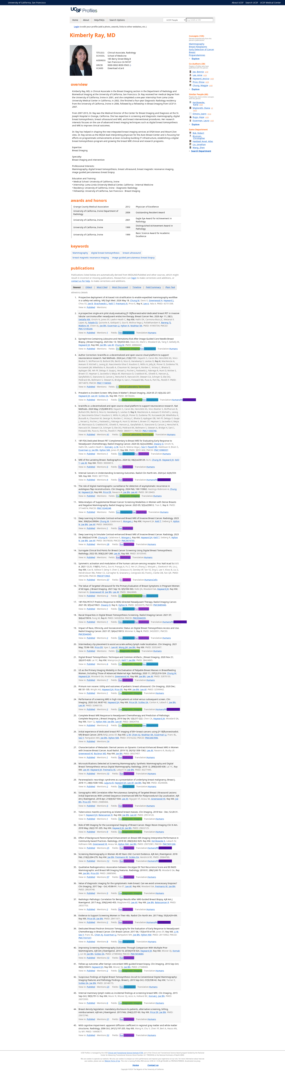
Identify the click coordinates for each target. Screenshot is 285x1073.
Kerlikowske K (158, 841)
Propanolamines (197, 55)
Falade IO (93, 322)
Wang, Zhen (199, 147)
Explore (196, 58)
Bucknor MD (100, 753)
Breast (192, 52)
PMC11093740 (149, 430)
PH (188, 399)
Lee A (146, 303)
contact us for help (80, 281)
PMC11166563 (104, 383)
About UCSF (237, 2)
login (133, 277)
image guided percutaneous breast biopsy (133, 257)
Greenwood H (155, 300)
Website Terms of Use (112, 1061)
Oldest (89, 287)
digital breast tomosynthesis (105, 252)
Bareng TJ (166, 322)
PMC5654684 (137, 953)
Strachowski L (100, 303)
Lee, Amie (200, 75)
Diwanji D (158, 443)
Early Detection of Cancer (201, 49)
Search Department (201, 151)
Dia (128, 348)
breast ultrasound (132, 252)
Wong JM (123, 647)
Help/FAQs (99, 20)
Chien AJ (136, 734)
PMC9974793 (128, 540)
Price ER (107, 492)
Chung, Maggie (203, 85)
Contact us (153, 1065)
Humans (152, 332)
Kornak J (109, 447)
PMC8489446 (159, 605)
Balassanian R (106, 815)
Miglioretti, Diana (203, 109)
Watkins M (84, 325)
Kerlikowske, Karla (199, 103)
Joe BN (103, 325)
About (86, 20)
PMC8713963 (103, 575)
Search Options (117, 20)
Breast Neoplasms (198, 46)
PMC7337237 (85, 937)
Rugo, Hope (201, 117)
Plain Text (170, 287)
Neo (126, 332)
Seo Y (144, 447)
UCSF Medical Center (270, 2)
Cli (133, 386)
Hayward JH (84, 345)
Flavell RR (152, 447)
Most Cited (102, 287)
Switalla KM (84, 319)
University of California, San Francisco (27, 2)
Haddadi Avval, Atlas (203, 141)
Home (75, 20)
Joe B (90, 303)
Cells (155, 579)
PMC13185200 (85, 328)
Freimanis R (122, 303)
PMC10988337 (161, 450)
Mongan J (128, 521)
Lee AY (111, 345)
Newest (77, 287)
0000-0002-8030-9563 (118, 65)
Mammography (80, 252)
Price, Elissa (201, 82)
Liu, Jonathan (199, 144)
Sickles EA (103, 395)
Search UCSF (252, 2)
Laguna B (109, 782)
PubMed (91, 307)
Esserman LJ (113, 325)
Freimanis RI (109, 769)
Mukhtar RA (136, 325)
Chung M (134, 300)
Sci (125, 579)
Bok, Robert (198, 133)
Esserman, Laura (203, 120)
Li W (116, 447)
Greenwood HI (97, 592)
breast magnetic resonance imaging (91, 257)
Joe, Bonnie (200, 71)
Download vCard (116, 68)
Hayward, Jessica (203, 78)
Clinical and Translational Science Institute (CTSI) (125, 1053)
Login (76, 26)
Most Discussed (120, 287)
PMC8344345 (85, 634)
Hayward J (169, 300)
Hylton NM (104, 450)
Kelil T (112, 303)
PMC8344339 (139, 618)
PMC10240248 (104, 508)
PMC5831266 (169, 844)
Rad (142, 453)
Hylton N (125, 325)
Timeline (137, 287)
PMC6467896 (151, 737)
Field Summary (153, 287)
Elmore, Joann (202, 113)
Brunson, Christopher (199, 137)
